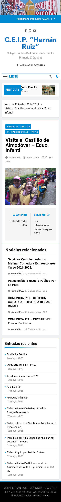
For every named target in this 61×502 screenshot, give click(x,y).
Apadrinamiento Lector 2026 (33, 19)
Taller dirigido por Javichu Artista (25, 452)
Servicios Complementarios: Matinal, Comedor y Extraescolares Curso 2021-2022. (31, 263)
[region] (30, 186)
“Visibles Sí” (14, 387)
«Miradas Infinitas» (17, 397)
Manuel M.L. (15, 157)
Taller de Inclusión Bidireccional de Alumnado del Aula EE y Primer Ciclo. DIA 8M (30, 467)
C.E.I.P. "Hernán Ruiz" (30, 43)
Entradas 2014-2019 (18, 126)
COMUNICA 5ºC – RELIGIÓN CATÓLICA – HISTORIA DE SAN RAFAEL (29, 302)
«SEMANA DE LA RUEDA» (21, 365)
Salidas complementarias (22, 132)
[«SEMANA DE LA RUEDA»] (47, 92)
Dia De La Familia (25, 87)
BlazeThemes (41, 495)
